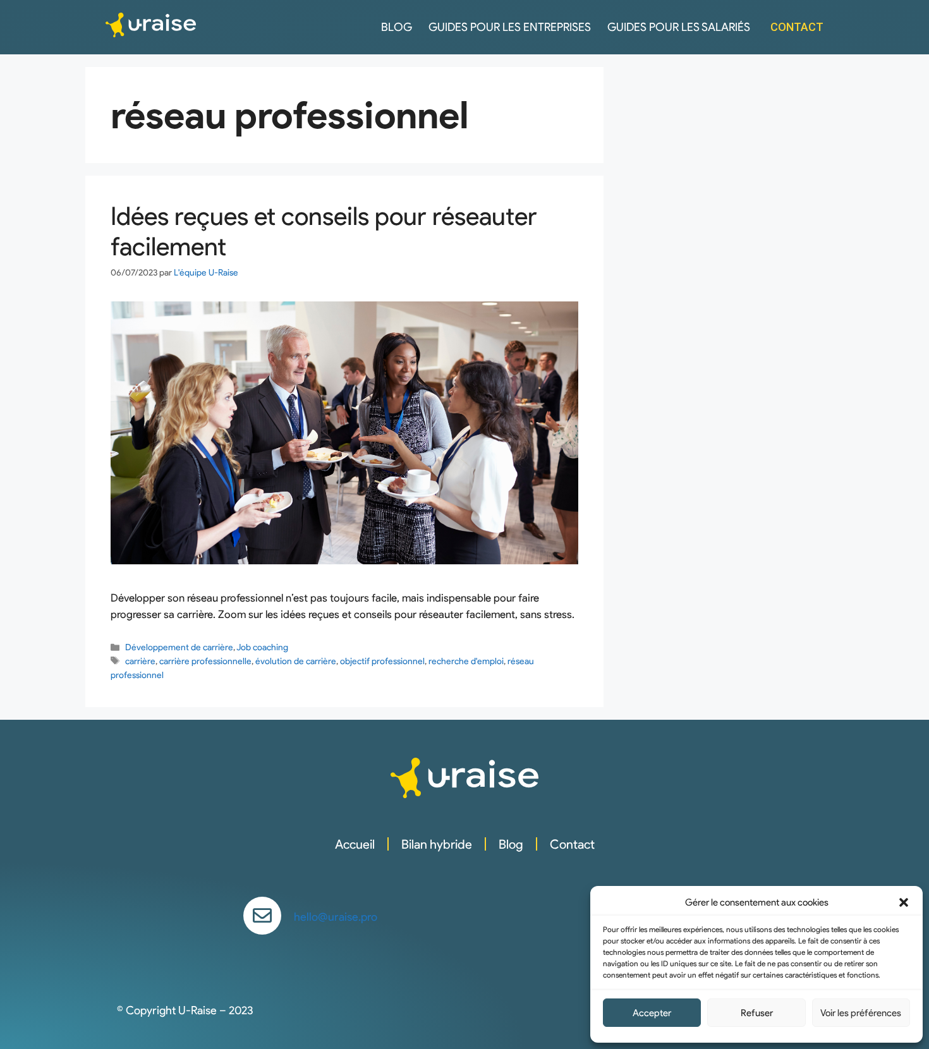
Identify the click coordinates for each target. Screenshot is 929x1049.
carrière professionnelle (205, 661)
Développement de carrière (179, 647)
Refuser (757, 1013)
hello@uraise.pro (335, 917)
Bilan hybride (436, 844)
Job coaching (262, 647)
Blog (396, 27)
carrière (140, 661)
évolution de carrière (295, 661)
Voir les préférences (860, 1013)
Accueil (355, 844)
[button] (903, 902)
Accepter (652, 1013)
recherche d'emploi (466, 661)
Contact (572, 844)
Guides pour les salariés (678, 27)
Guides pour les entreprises (509, 27)
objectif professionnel (382, 661)
